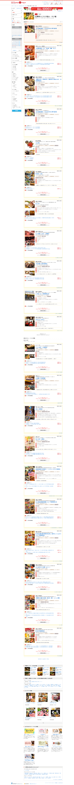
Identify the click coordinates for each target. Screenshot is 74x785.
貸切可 (35, 686)
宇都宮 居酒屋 (26, 773)
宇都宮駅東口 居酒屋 (32, 774)
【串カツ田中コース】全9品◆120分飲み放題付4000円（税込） (35, 454)
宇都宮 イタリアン (40, 773)
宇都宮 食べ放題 (51, 773)
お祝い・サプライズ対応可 (16, 108)
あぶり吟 (37, 203)
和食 (36, 681)
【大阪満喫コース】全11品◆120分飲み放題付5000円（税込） (35, 453)
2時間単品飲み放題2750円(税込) (30, 393)
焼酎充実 (14, 99)
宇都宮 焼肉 (31, 773)
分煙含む (15, 84)
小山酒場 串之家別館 (40, 378)
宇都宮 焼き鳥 (57, 773)
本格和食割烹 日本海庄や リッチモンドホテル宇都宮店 (48, 469)
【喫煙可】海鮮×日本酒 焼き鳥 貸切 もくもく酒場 (48, 598)
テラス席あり (15, 79)
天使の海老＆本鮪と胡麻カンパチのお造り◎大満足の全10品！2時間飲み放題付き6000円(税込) (40, 583)
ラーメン (41, 681)
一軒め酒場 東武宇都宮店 (41, 263)
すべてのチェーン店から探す (58, 779)
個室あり (14, 73)
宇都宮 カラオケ (46, 773)
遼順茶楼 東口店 (39, 702)
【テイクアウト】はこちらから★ (31, 218)
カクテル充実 (35, 685)
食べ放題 (14, 67)
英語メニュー (39, 686)
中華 (38, 681)
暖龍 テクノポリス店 (53, 717)
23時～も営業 (53, 685)
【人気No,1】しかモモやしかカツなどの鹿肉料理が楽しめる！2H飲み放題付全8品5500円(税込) (40, 63)
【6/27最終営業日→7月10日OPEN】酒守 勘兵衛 (46, 28)
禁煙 (14, 83)
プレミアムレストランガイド (57, 746)
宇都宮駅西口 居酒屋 (45, 774)
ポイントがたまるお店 (16, 60)
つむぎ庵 (37, 142)
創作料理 (33, 681)
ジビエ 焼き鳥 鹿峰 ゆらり (59, 73)
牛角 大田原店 (39, 409)
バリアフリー (56, 686)
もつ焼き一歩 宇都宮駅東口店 (42, 293)
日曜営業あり (26, 686)
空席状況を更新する (43, 70)
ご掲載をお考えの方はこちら (32, 783)
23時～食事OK (58, 685)
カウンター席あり (16, 77)
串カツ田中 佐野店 (40, 439)
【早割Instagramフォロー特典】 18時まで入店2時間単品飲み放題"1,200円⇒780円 (38, 552)
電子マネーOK (44, 685)
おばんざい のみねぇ (40, 319)
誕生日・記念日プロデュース (29, 746)
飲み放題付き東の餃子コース (30, 188)
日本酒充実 (15, 98)
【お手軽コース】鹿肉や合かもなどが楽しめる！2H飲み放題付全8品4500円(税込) (38, 64)
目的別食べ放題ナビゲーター (57, 734)
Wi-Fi (27, 687)
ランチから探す (26, 770)
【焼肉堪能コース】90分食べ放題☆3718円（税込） (33, 424)
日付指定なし (15, 50)
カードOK (14, 104)
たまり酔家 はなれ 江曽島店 (42, 233)
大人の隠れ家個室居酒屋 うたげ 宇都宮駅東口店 (46, 502)
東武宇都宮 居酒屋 (38, 774)
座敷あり (38, 684)
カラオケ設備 (31, 686)
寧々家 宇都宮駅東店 (40, 631)
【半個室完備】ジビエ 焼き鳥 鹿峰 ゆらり (46, 48)
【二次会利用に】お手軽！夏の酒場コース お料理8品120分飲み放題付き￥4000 (38, 394)
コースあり (15, 68)
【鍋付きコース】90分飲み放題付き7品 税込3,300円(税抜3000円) (36, 362)
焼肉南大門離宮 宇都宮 (53, 702)
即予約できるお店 (15, 54)
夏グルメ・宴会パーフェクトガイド (29, 734)
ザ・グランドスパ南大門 (41, 717)
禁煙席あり (52, 684)
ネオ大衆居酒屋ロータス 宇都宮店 (30, 702)
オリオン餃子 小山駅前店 (41, 347)
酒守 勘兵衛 (60, 42)
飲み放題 (14, 66)
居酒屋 (30, 681)
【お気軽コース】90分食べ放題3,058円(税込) (32, 423)
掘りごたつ (15, 74)
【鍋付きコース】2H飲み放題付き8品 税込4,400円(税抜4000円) (35, 363)
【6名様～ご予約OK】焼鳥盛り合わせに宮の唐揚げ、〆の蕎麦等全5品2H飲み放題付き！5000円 (40, 217)
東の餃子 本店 (39, 173)
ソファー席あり (15, 78)
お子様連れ (43, 686)
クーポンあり (15, 94)
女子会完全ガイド (43, 734)
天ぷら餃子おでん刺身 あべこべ (43, 567)
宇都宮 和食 (35, 773)
